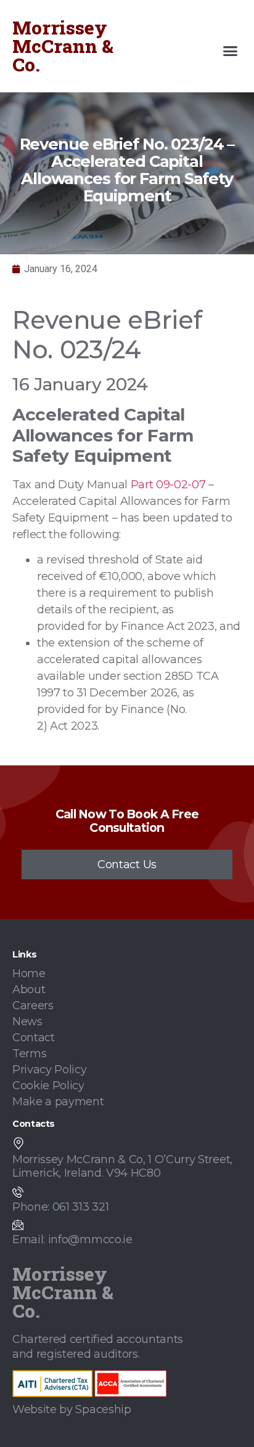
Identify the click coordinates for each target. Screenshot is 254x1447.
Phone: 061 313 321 (60, 1207)
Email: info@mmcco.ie (72, 1239)
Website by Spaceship (71, 1409)
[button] (230, 51)
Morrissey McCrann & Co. (62, 45)
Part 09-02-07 (168, 484)
